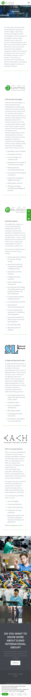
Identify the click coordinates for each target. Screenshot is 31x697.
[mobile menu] (28, 2)
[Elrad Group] (7, 2)
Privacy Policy (12, 674)
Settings (20, 694)
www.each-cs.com (16, 525)
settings (22, 691)
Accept (5, 694)
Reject (12, 694)
